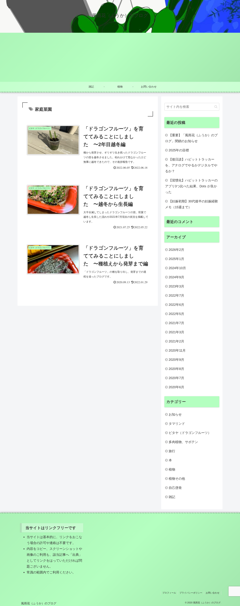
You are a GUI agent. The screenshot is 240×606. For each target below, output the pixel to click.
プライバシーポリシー (190, 592)
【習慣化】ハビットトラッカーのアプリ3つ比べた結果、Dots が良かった (191, 186)
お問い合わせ (212, 592)
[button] (216, 107)
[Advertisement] (120, 57)
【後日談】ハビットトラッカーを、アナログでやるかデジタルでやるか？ (191, 165)
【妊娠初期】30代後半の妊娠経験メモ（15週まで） (191, 204)
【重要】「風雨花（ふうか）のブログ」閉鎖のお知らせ (191, 138)
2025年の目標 (179, 150)
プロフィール (169, 592)
